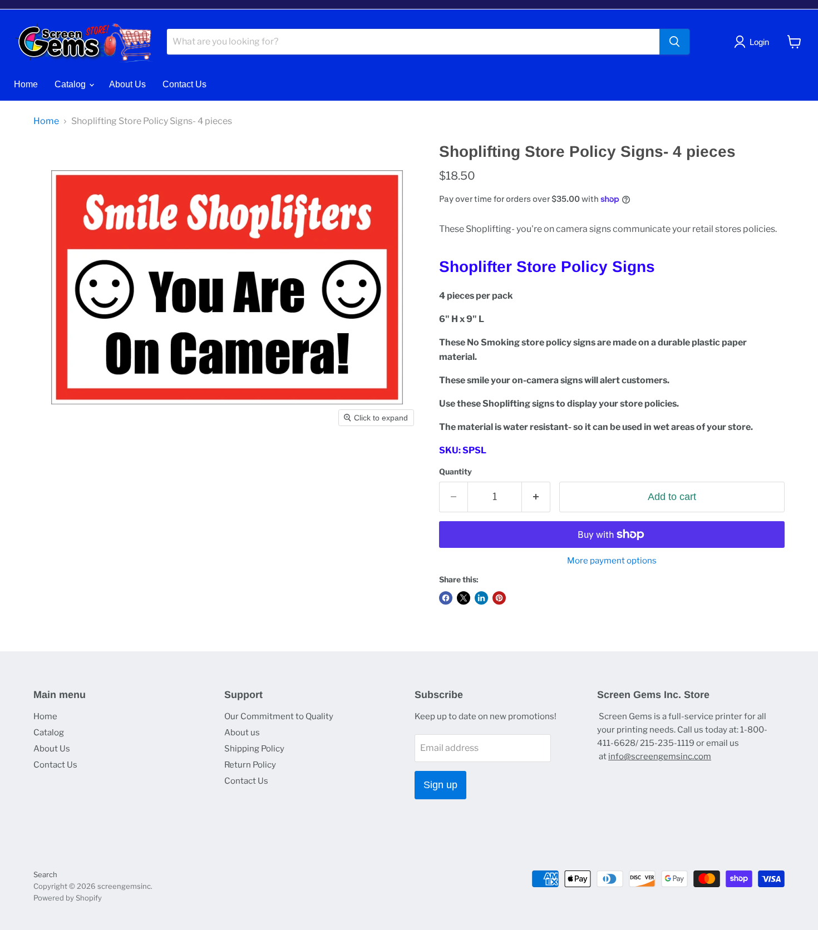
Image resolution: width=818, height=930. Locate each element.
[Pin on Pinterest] (499, 598)
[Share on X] (463, 598)
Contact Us (184, 84)
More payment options (612, 561)
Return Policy (250, 765)
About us (242, 733)
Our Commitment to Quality (278, 716)
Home (26, 84)
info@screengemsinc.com (659, 756)
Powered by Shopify (67, 897)
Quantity (455, 471)
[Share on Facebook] (445, 598)
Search (45, 874)
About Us (127, 84)
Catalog (71, 84)
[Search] (674, 42)
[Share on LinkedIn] (481, 598)
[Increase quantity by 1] (536, 497)
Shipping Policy (254, 749)
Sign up (440, 784)
